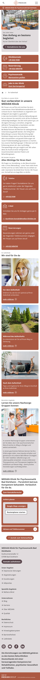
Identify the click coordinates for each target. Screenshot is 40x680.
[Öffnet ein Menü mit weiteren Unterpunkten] (36, 3)
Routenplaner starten (16, 512)
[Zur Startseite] (20, 3)
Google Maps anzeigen (16, 506)
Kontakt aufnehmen (11, 562)
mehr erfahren (8, 299)
